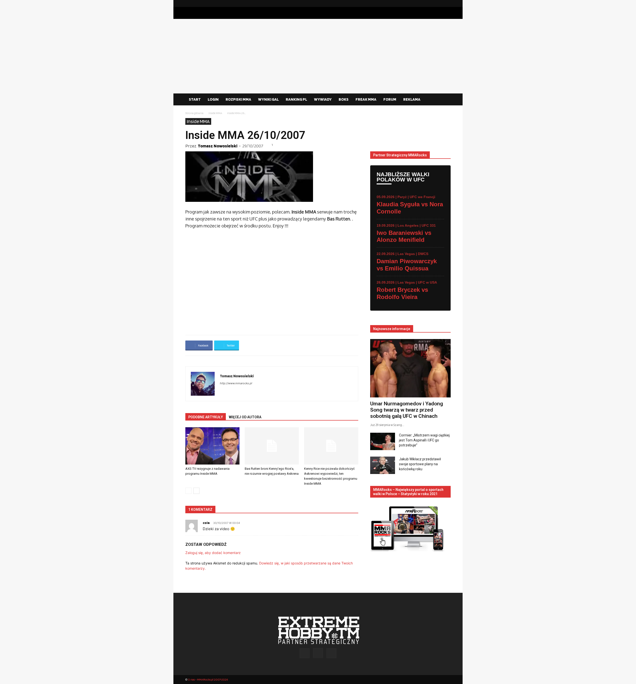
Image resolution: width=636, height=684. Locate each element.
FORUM (389, 99)
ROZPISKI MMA (238, 99)
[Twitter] (447, 3)
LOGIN (213, 99)
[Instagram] (439, 3)
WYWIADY (323, 99)
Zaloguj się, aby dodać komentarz (213, 553)
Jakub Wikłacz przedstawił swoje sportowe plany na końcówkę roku (420, 464)
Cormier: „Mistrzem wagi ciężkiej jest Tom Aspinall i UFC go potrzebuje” (424, 440)
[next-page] (196, 491)
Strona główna (194, 113)
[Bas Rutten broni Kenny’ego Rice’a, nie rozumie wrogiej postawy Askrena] (272, 446)
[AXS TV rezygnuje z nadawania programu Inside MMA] (212, 446)
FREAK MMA (366, 99)
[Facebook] (431, 3)
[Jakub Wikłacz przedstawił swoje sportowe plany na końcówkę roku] (382, 465)
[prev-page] (188, 491)
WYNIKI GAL (268, 99)
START (195, 99)
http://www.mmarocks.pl (236, 383)
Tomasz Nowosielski (217, 145)
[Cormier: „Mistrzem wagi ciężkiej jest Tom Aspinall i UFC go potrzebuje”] (382, 441)
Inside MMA (215, 113)
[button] (445, 100)
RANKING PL (296, 99)
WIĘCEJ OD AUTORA (245, 417)
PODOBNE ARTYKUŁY (205, 417)
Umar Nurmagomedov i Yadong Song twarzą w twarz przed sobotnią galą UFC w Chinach (406, 410)
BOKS (344, 99)
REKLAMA (411, 99)
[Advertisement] (318, 56)
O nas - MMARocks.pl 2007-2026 (208, 679)
